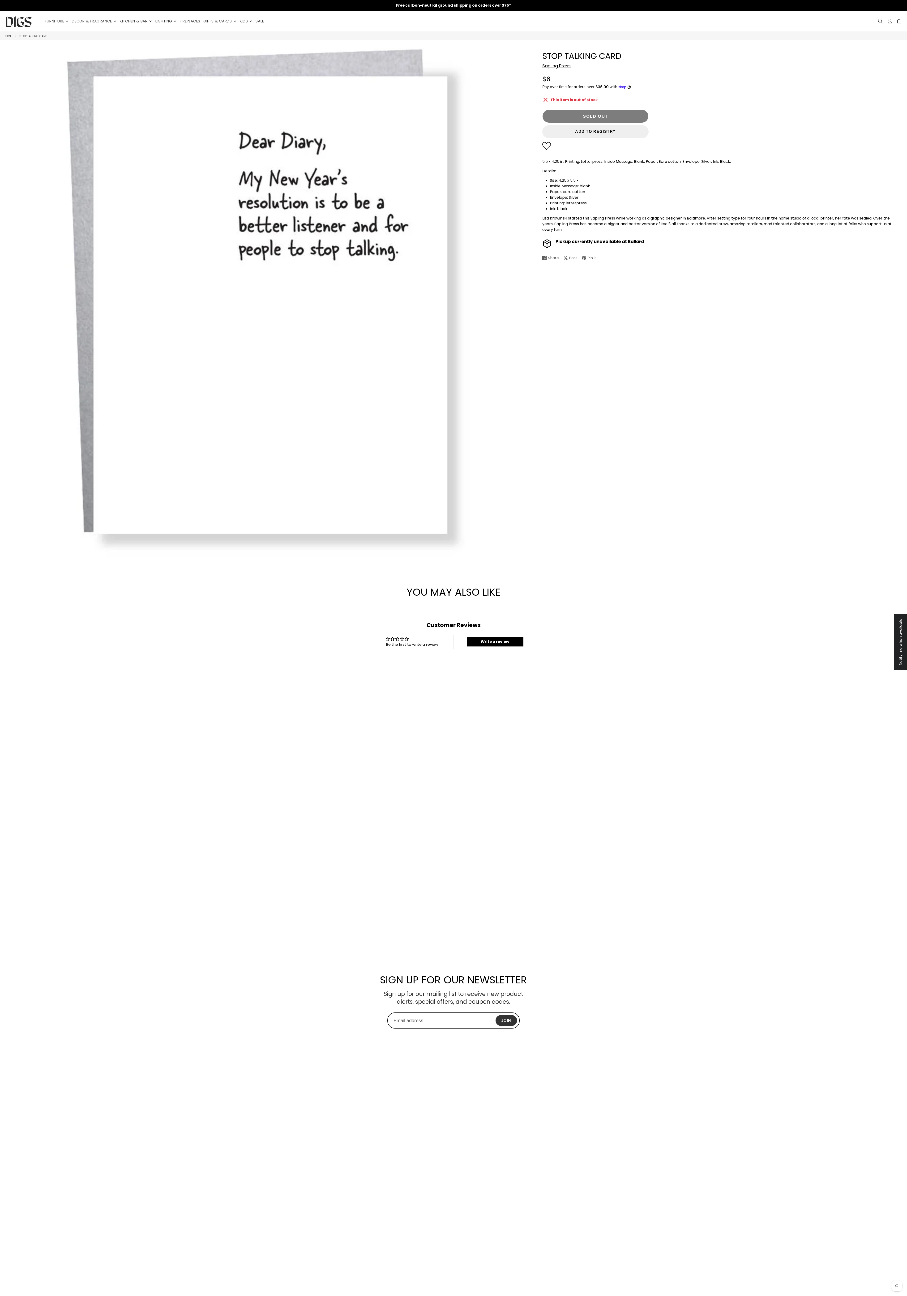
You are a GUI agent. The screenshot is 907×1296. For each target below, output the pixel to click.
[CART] (899, 21)
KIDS (244, 21)
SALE (260, 21)
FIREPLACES (190, 21)
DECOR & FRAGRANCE (92, 21)
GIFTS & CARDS (217, 21)
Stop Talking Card (33, 36)
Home (8, 36)
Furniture (54, 21)
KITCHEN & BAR (134, 21)
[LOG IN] (890, 21)
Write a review (495, 641)
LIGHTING (163, 21)
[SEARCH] (880, 21)
